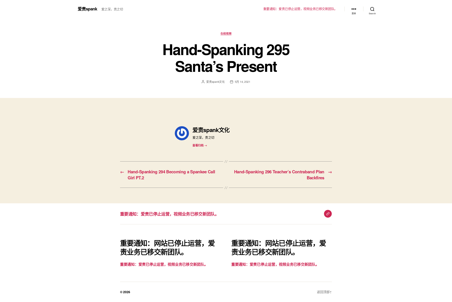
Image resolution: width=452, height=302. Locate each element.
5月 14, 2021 (242, 82)
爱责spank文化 (215, 82)
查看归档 (199, 145)
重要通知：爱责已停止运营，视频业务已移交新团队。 (300, 9)
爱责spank (87, 9)
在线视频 (226, 33)
